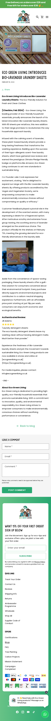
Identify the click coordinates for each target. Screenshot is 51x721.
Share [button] (7, 89)
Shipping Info (11, 594)
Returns (8, 598)
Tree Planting (11, 652)
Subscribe (25, 556)
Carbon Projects (12, 656)
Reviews (8, 589)
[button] (47, 17)
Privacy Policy (39, 562)
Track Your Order (13, 579)
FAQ (7, 647)
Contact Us (10, 584)
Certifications (11, 637)
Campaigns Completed (10, 667)
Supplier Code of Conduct (12, 622)
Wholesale (9, 611)
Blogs (7, 642)
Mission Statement (13, 661)
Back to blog (27, 426)
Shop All (8, 616)
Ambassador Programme (10, 604)
